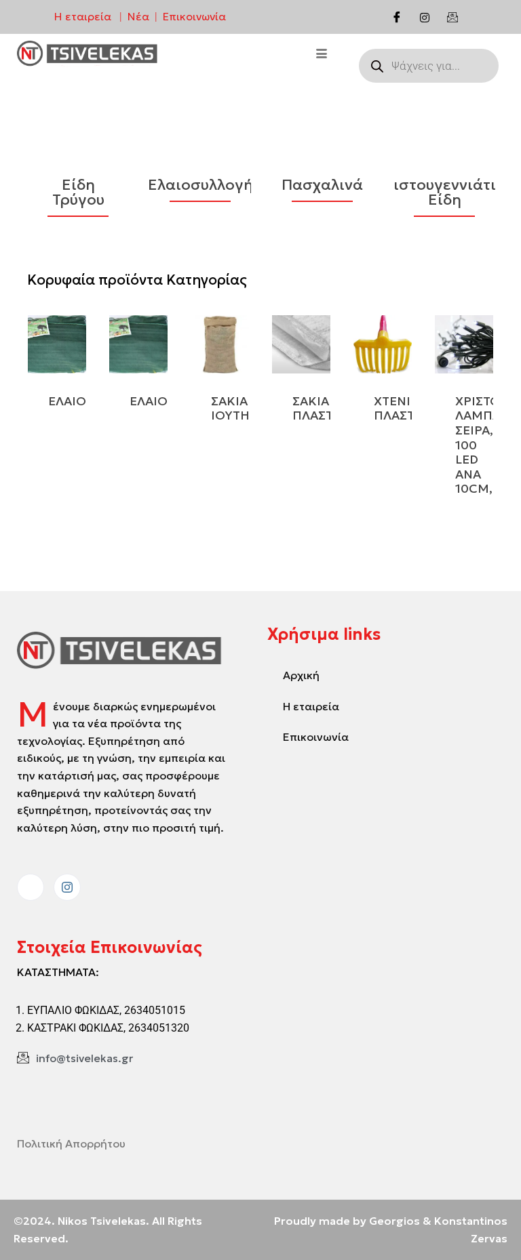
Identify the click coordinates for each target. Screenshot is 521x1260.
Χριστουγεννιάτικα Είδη (444, 192)
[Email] (452, 17)
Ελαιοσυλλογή (200, 185)
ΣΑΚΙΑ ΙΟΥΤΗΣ (234, 408)
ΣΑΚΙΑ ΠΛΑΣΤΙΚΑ (323, 408)
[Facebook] (397, 17)
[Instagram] (424, 17)
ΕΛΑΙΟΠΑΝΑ (84, 401)
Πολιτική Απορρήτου (71, 1143)
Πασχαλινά (322, 185)
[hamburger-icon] (322, 55)
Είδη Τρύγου (78, 192)
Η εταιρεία (82, 16)
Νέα (138, 16)
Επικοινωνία (194, 16)
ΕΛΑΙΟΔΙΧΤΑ (167, 401)
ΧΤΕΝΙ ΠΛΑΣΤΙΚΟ (405, 408)
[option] (78, 190)
